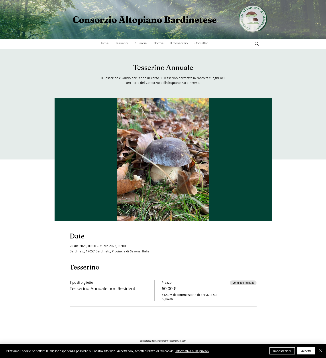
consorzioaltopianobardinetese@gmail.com (163, 340)
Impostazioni (282, 351)
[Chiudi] (320, 350)
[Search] (256, 43)
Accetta (306, 351)
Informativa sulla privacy (192, 351)
